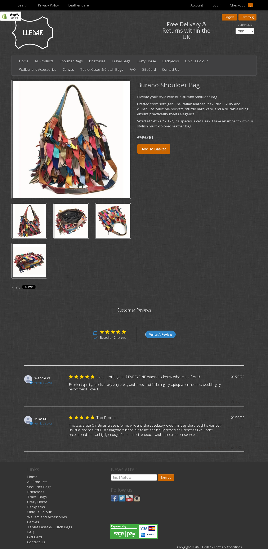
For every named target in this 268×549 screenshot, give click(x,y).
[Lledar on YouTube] (129, 497)
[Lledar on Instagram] (137, 497)
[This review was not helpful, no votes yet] (239, 402)
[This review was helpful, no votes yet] (232, 402)
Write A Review (160, 334)
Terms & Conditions (228, 547)
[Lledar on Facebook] (114, 497)
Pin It (16, 287)
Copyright (184, 547)
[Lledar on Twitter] (122, 497)
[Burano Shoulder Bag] (71, 139)
